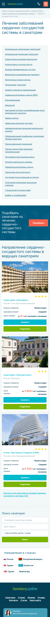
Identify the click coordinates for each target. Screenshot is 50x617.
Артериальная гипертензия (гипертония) (23, 49)
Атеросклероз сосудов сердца (18, 64)
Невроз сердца (12, 118)
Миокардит (10, 105)
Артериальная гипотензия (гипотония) (21, 54)
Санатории (10, 597)
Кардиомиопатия (12, 100)
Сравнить (25, 322)
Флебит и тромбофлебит (15, 195)
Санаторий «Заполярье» (15, 300)
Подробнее (25, 329)
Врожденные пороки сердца (18, 80)
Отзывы (41, 597)
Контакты (13, 600)
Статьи (24, 600)
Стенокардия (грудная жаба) (18, 190)
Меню (3, 4)
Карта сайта (35, 600)
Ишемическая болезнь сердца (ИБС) (21, 95)
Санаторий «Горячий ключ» (17, 375)
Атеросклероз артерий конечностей (21, 59)
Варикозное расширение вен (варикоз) (22, 74)
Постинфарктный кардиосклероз (19, 157)
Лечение (31, 597)
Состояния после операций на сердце (22, 177)
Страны (21, 597)
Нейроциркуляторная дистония (19, 123)
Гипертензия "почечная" (15, 85)
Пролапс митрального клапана (18, 162)
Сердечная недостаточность (17, 172)
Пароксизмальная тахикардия (18, 144)
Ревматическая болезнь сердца (19, 167)
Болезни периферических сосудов (20, 69)
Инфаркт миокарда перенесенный (20, 90)
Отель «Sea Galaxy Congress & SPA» (21, 452)
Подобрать (38, 223)
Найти (25, 539)
